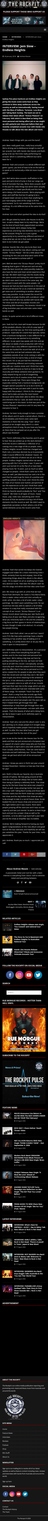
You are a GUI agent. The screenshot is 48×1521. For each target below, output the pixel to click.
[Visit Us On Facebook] (10, 978)
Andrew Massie (24, 56)
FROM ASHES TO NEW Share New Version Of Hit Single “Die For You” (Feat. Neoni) (28, 1206)
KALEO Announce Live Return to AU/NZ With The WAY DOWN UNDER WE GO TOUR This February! (29, 1115)
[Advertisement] (24, 1339)
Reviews (5, 1441)
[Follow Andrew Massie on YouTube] (29, 882)
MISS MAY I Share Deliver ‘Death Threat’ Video (27, 1129)
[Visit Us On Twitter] (38, 978)
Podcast (5, 1445)
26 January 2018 (10, 56)
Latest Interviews (12, 1219)
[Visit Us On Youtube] (28, 978)
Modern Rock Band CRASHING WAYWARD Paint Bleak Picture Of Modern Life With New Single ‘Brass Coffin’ (29, 1159)
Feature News (9, 1107)
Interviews (6, 1437)
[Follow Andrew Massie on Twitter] (25, 882)
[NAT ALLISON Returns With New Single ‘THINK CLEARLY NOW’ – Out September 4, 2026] (7, 1143)
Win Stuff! (6, 1453)
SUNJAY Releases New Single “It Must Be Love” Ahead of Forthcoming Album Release (27, 1174)
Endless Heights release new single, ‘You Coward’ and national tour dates (29, 926)
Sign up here (7, 1481)
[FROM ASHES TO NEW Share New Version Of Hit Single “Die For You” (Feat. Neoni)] (7, 1206)
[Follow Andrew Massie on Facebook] (20, 882)
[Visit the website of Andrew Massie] (18, 882)
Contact (5, 1507)
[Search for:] (24, 992)
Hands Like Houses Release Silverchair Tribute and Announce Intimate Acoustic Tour (28, 951)
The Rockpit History (9, 1509)
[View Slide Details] (24, 20)
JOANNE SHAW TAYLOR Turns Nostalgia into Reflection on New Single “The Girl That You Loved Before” (28, 1190)
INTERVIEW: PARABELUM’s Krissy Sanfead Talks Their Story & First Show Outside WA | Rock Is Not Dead (28, 1289)
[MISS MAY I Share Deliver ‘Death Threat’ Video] (7, 1130)
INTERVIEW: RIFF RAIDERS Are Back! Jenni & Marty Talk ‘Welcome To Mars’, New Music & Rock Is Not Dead (29, 1257)
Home (4, 1429)
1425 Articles (36, 869)
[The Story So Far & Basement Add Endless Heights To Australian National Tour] (7, 939)
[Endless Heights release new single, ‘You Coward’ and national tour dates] (7, 927)
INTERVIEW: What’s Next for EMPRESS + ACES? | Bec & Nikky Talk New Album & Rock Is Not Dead (29, 1227)
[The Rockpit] (24, 6)
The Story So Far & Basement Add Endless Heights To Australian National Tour (28, 939)
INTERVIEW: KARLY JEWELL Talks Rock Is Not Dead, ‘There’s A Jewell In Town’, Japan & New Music (28, 1241)
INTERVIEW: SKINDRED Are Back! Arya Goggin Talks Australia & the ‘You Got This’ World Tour (28, 1273)
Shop (4, 1449)
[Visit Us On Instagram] (19, 978)
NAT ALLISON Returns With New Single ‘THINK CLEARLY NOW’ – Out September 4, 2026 (29, 1142)
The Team (6, 1512)
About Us (5, 1457)
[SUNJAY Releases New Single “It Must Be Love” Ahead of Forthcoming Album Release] (7, 1175)
